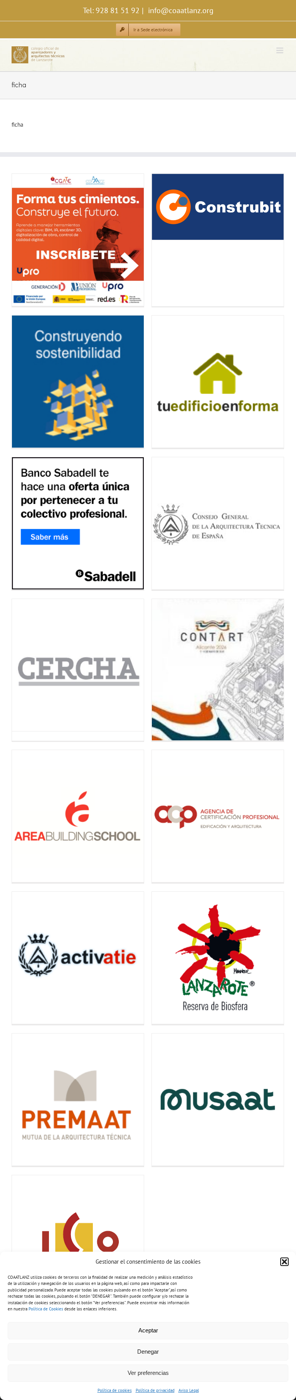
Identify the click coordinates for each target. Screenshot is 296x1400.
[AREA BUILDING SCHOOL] (78, 816)
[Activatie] (78, 958)
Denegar (148, 1351)
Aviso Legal (188, 1390)
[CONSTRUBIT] (218, 207)
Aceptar (148, 1330)
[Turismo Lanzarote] (218, 958)
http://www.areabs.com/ (26, 816)
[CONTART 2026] (218, 669)
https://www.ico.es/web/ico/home (26, 1241)
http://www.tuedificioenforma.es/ (166, 381)
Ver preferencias (148, 1372)
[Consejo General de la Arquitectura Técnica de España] (218, 523)
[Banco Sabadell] (78, 523)
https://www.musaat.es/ (166, 1099)
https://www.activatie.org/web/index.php (26, 958)
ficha (17, 124)
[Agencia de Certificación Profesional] (218, 816)
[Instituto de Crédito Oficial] (78, 1241)
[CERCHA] (78, 665)
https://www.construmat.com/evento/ (26, 381)
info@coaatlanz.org (180, 10)
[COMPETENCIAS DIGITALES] (78, 240)
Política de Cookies (46, 1309)
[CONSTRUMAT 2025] (78, 382)
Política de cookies (115, 1390)
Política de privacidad (155, 1390)
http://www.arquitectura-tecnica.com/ (166, 523)
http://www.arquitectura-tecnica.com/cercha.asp (26, 665)
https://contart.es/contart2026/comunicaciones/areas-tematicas (166, 669)
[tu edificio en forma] (218, 382)
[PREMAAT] (78, 1099)
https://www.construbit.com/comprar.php (166, 206)
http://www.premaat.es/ (26, 1099)
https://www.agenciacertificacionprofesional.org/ (166, 816)
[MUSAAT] (218, 1099)
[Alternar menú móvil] (280, 50)
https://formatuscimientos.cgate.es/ (26, 240)
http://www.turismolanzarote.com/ (166, 958)
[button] (284, 1262)
